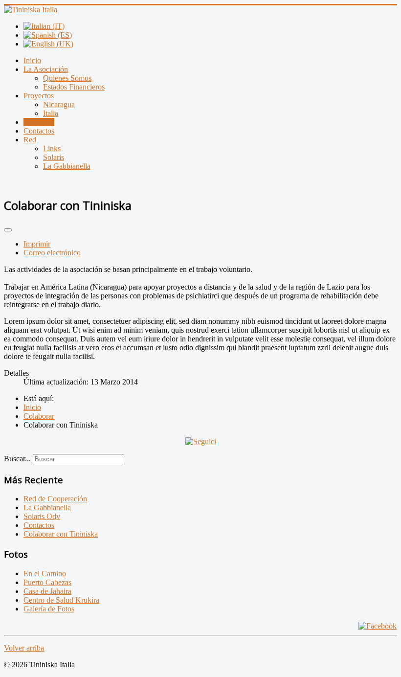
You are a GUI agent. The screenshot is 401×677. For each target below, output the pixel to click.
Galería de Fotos (48, 609)
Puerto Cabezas (47, 582)
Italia (50, 113)
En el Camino (44, 573)
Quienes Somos (67, 78)
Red (29, 139)
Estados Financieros (74, 87)
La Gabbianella (66, 166)
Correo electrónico (52, 252)
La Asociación (45, 69)
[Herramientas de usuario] (8, 229)
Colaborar (38, 122)
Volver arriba (24, 648)
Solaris (53, 157)
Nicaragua (59, 104)
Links (52, 148)
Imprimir (36, 244)
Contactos (38, 131)
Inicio (32, 60)
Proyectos (38, 95)
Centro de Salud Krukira (61, 600)
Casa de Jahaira (47, 591)
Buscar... (17, 458)
